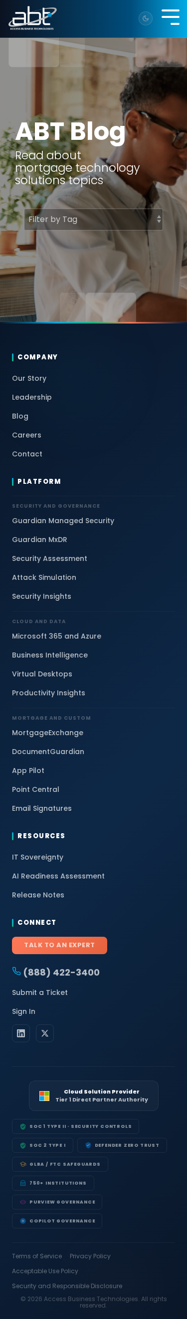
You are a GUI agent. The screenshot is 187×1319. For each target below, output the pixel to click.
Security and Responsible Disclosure (67, 1286)
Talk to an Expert (59, 945)
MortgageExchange (47, 733)
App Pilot (28, 770)
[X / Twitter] (45, 1033)
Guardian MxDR (39, 540)
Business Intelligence (50, 655)
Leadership (32, 397)
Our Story (29, 378)
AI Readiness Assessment (58, 876)
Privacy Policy (90, 1256)
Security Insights (41, 596)
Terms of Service (37, 1256)
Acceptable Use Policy (45, 1271)
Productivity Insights (48, 693)
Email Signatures (42, 808)
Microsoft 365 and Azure (56, 636)
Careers (26, 435)
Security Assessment (49, 558)
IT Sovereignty (37, 857)
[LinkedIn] (21, 1033)
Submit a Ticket (40, 992)
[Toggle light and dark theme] (146, 18)
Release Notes (38, 895)
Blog (20, 416)
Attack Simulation (44, 577)
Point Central (35, 789)
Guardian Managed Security (63, 521)
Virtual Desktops (42, 674)
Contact (27, 454)
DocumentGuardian (48, 752)
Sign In (23, 1011)
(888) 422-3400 (60, 972)
